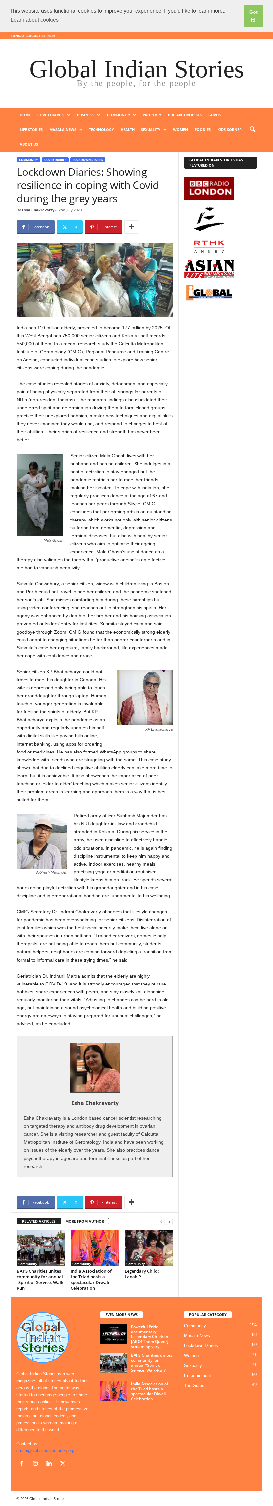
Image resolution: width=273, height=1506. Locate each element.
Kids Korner (229, 129)
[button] (252, 129)
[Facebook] (23, 1464)
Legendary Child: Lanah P (142, 1274)
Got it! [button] (253, 16)
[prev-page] (161, 1221)
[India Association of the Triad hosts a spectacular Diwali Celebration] (95, 1248)
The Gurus (194, 1385)
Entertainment (197, 1375)
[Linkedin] (50, 1464)
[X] (63, 1464)
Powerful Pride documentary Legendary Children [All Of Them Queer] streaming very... (149, 1336)
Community (118, 114)
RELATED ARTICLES (38, 1221)
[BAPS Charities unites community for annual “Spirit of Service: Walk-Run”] (41, 1248)
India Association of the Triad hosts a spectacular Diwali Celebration (91, 1279)
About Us (29, 144)
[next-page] (169, 1221)
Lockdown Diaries (88, 160)
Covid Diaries (50, 114)
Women (180, 129)
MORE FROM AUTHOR (84, 1221)
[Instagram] (37, 1464)
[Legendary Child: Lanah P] (149, 1248)
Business (85, 114)
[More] (131, 227)
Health (128, 129)
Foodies (203, 129)
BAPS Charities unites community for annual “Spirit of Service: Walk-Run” (41, 1279)
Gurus (214, 114)
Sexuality (150, 129)
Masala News (62, 129)
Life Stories (31, 129)
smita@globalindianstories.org (45, 1450)
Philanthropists (185, 114)
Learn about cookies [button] (35, 20)
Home (25, 114)
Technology (101, 129)
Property (152, 114)
